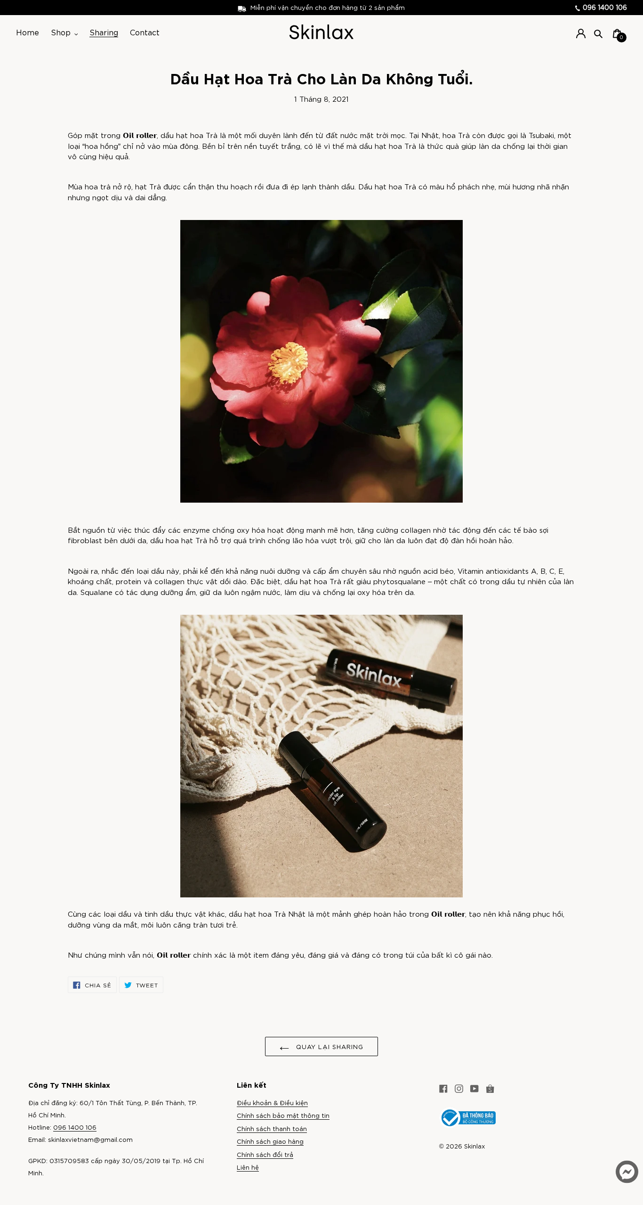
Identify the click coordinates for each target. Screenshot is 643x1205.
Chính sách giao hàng (270, 1141)
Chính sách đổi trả (265, 1154)
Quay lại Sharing (329, 1046)
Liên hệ (248, 1167)
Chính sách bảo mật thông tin (283, 1115)
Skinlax (474, 1146)
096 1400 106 (604, 7)
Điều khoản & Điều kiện (272, 1103)
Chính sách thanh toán (272, 1128)
